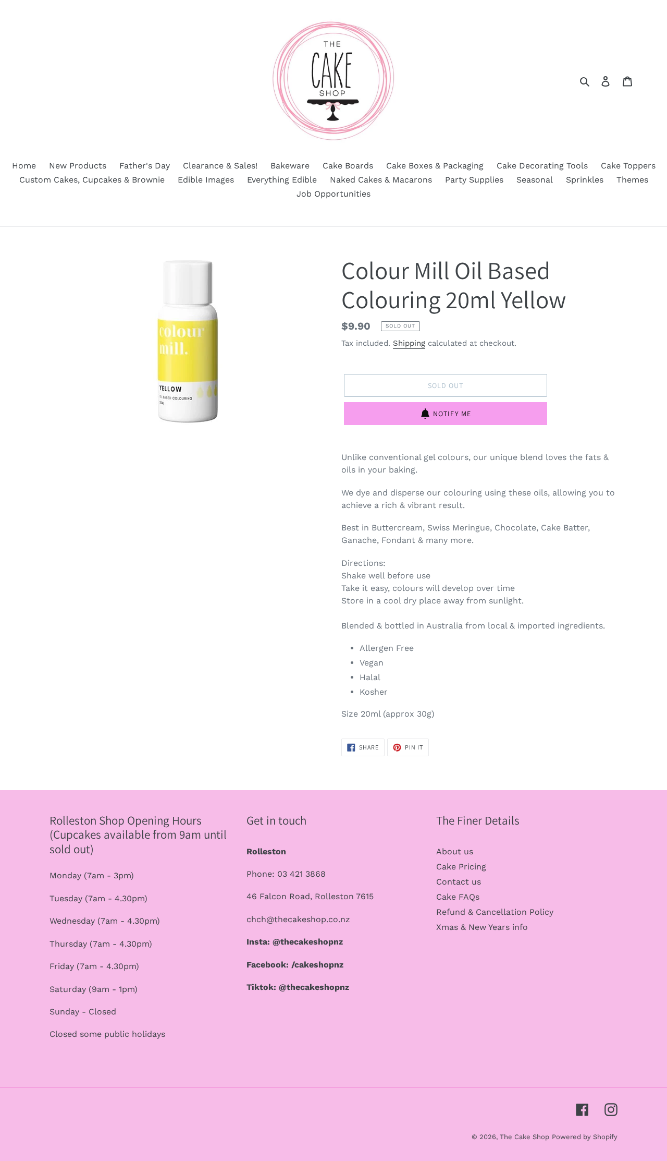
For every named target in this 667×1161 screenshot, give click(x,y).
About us (454, 851)
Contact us (458, 882)
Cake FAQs (457, 897)
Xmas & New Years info (482, 927)
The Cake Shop (524, 1137)
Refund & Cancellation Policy (494, 912)
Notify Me (452, 413)
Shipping (409, 343)
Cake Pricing (461, 867)
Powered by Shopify (584, 1137)
